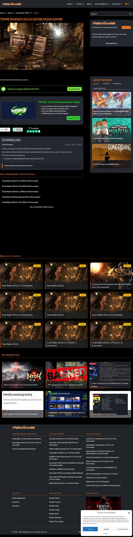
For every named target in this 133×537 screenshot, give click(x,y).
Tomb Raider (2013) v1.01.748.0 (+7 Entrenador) (20, 202)
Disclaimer (16, 506)
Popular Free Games (56, 521)
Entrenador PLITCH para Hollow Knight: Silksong (66, 473)
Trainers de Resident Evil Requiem (24, 449)
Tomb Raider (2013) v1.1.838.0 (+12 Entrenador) (20, 191)
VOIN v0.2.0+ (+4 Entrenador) (96, 478)
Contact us (16, 502)
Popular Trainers (55, 502)
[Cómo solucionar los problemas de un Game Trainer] (110, 375)
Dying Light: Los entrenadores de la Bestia (26, 439)
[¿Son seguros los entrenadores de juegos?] (22, 404)
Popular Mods (54, 506)
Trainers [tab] (96, 83)
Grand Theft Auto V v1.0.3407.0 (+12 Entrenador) (103, 485)
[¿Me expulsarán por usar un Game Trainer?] (66, 375)
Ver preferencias (122, 529)
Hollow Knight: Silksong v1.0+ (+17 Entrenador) (65, 449)
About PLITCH (73, 118)
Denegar (106, 529)
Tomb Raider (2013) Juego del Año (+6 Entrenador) (21, 197)
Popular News (54, 513)
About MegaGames (18, 498)
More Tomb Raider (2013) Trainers (42, 207)
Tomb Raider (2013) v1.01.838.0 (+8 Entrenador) (20, 181)
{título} (105, 533)
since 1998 (126, 27)
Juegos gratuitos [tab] (99, 88)
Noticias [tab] (106, 83)
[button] (129, 513)
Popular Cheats (54, 510)
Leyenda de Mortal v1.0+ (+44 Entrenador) (64, 439)
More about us (111, 43)
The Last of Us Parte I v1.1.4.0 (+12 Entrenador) (102, 457)
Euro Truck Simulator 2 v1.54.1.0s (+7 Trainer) (102, 474)
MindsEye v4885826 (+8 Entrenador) (62, 469)
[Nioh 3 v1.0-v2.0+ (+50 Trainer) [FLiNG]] (22, 375)
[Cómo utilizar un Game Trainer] (110, 404)
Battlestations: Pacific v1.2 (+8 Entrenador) (64, 483)
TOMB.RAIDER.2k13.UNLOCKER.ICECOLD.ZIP (18, 165)
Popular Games (54, 498)
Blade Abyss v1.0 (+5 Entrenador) (97, 481)
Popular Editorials (55, 517)
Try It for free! (74, 89)
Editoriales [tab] (117, 83)
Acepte (90, 529)
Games (10, 13)
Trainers (36, 13)
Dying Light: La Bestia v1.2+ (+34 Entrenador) (64, 453)
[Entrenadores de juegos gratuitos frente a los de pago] (66, 404)
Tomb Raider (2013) (22, 13)
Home (2, 13)
